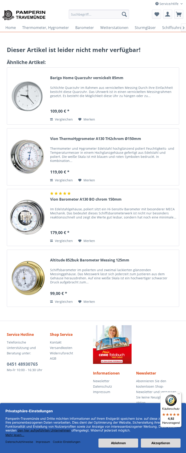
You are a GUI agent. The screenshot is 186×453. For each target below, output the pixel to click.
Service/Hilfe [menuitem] (169, 4)
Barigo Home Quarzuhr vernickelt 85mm (86, 78)
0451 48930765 (22, 364)
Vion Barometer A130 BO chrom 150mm (86, 199)
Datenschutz (102, 386)
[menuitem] (99, 14)
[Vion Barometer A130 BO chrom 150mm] (27, 217)
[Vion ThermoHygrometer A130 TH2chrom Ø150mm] (27, 157)
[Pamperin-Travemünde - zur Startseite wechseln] (25, 15)
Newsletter (101, 381)
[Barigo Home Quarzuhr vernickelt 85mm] (27, 96)
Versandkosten (61, 348)
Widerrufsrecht (61, 353)
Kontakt (55, 342)
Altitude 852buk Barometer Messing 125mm (89, 260)
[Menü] (178, 395)
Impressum (101, 392)
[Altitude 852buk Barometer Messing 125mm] (27, 278)
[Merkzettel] (156, 14)
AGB (53, 358)
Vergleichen (63, 119)
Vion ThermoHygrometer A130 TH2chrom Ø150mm (95, 138)
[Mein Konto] (167, 14)
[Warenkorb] (178, 14)
